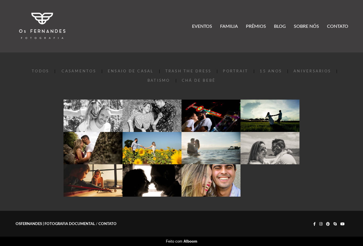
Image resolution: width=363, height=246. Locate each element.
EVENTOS (202, 26)
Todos (40, 71)
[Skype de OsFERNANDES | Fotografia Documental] (335, 224)
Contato (107, 224)
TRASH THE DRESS (188, 71)
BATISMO (158, 81)
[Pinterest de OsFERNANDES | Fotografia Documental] (328, 224)
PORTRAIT (235, 71)
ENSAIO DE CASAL (131, 71)
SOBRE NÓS (306, 26)
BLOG (280, 26)
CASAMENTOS (79, 71)
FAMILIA (229, 26)
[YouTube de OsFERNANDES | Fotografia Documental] (342, 224)
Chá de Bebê (199, 81)
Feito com (181, 241)
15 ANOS (271, 71)
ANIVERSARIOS (312, 71)
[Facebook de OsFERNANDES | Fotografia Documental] (314, 224)
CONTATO (337, 26)
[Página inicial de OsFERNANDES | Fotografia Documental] (42, 26)
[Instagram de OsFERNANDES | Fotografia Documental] (320, 224)
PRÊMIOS (256, 26)
